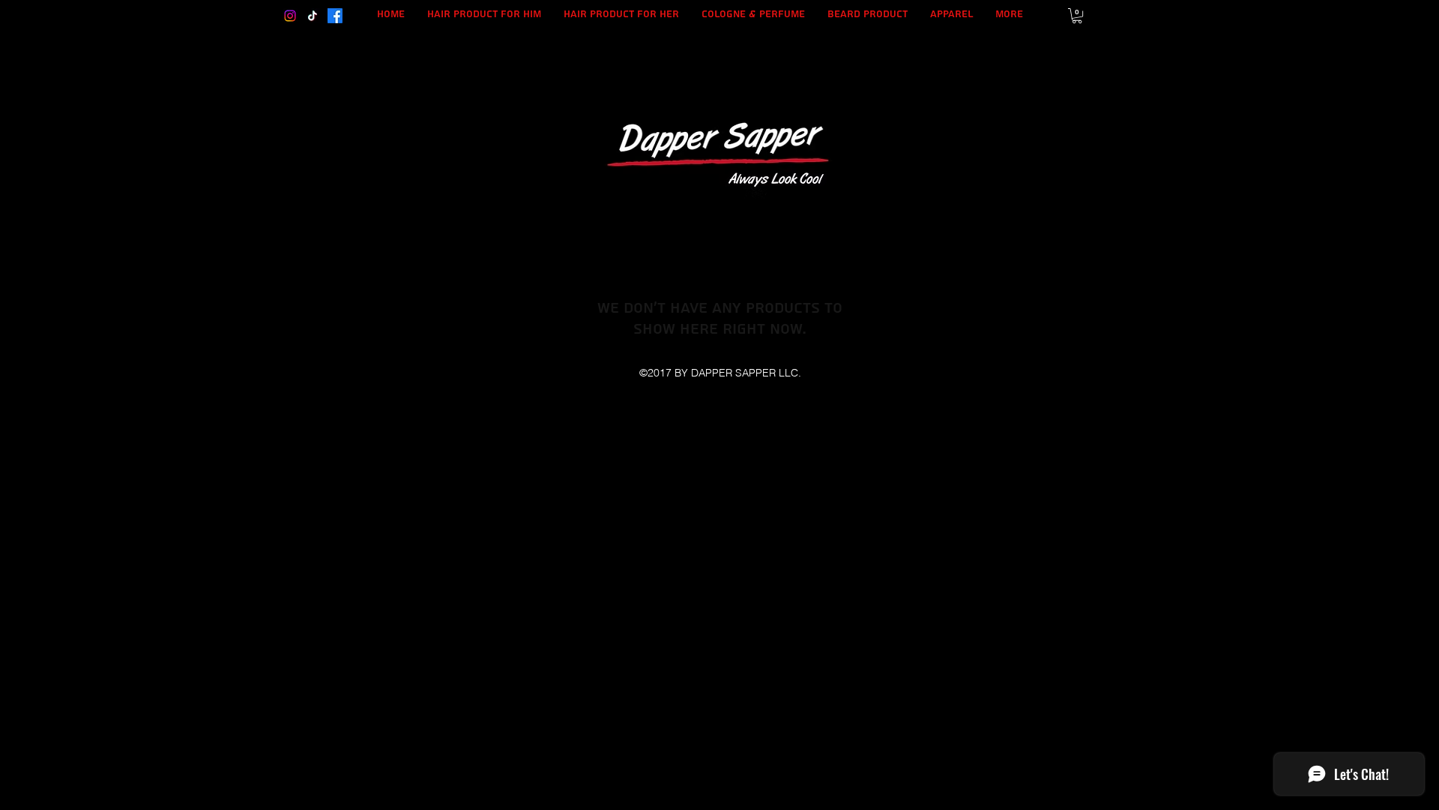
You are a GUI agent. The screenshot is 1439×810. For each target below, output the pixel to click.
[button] (1077, 15)
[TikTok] (312, 15)
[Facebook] (335, 15)
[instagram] (290, 15)
